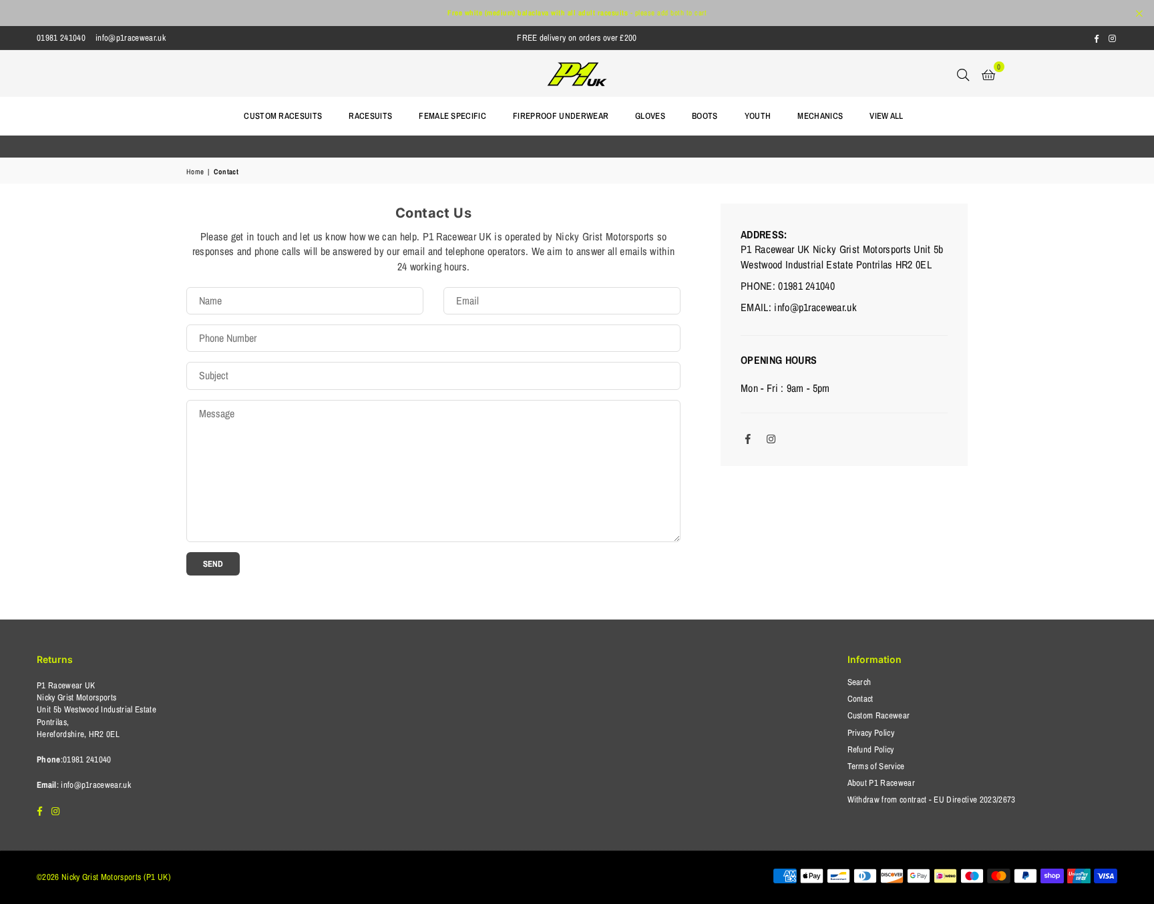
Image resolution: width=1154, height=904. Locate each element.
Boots (705, 116)
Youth (758, 116)
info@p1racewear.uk (130, 37)
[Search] (963, 73)
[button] (988, 73)
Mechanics (820, 116)
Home (195, 171)
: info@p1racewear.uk (94, 784)
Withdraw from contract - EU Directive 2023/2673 (931, 799)
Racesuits (370, 116)
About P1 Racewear (881, 782)
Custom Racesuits (283, 116)
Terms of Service (876, 766)
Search (859, 682)
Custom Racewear (878, 715)
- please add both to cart (577, 12)
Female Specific (452, 116)
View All (887, 116)
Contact (860, 698)
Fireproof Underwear (560, 116)
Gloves (650, 116)
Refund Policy (870, 749)
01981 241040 (61, 37)
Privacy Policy (870, 732)
